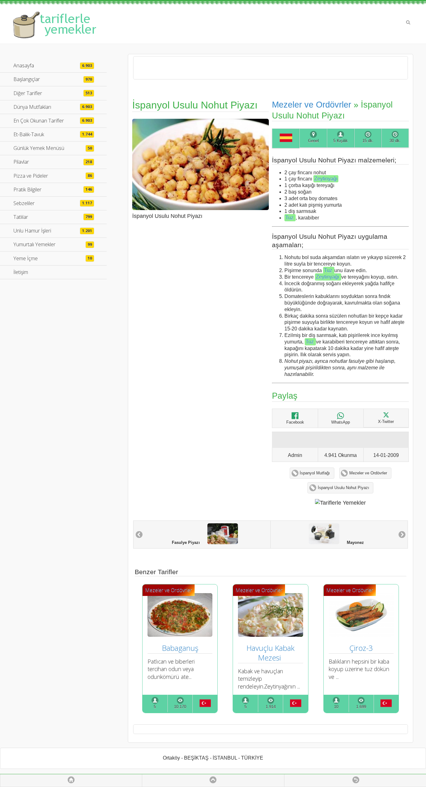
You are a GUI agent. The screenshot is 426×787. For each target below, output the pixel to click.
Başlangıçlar (52, 79)
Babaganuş (180, 648)
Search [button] (408, 22)
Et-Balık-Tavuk (52, 134)
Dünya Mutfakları (52, 106)
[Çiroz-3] (361, 634)
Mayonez (351, 543)
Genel (313, 141)
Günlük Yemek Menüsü (52, 148)
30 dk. (395, 141)
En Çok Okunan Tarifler (52, 120)
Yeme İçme (52, 258)
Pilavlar (52, 161)
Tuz (290, 217)
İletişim (20, 272)
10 (336, 707)
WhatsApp (340, 422)
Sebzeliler (52, 203)
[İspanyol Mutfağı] (285, 138)
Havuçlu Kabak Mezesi (271, 653)
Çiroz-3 (361, 648)
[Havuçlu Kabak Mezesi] (270, 634)
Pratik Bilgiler (52, 189)
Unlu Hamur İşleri (52, 230)
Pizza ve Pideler (52, 175)
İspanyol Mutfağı (315, 473)
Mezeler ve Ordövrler (311, 104)
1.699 (361, 707)
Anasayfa (52, 65)
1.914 (271, 707)
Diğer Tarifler (52, 93)
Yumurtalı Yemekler (52, 244)
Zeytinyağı (325, 178)
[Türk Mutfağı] (204, 704)
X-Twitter (386, 422)
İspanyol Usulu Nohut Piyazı (343, 488)
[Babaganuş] (180, 634)
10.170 (180, 707)
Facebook (295, 422)
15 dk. (368, 141)
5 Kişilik (340, 141)
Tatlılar (52, 217)
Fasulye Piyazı (189, 543)
